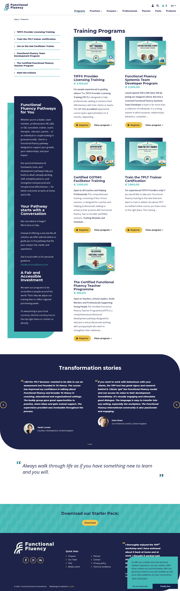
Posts (158, 10)
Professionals (129, 10)
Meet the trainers (26, 72)
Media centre (74, 567)
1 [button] (88, 444)
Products (171, 10)
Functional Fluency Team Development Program (29, 54)
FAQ (70, 563)
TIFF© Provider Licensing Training (35, 32)
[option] (53, 407)
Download (90, 522)
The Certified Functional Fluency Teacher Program (34, 64)
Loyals (71, 586)
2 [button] (90, 444)
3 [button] (91, 444)
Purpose (111, 10)
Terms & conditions (102, 567)
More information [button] (140, 578)
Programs (79, 10)
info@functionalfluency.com (34, 264)
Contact (96, 560)
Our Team (72, 560)
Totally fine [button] (165, 586)
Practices (95, 10)
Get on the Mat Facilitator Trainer (35, 46)
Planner (146, 10)
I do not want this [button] (140, 586)
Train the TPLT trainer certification (36, 39)
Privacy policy (99, 563)
